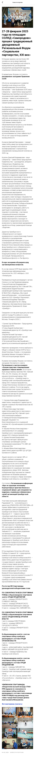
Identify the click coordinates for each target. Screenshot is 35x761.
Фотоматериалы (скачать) (12, 704)
